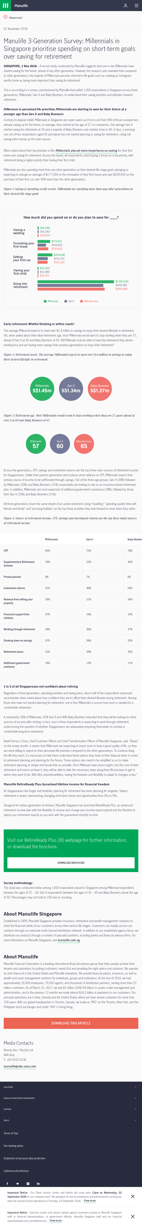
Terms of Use (11, 1133)
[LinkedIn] (39, 1185)
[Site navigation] (136, 5)
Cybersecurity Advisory (16, 1171)
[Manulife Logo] (5, 5)
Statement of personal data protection (24, 1158)
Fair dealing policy (13, 1145)
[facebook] (8, 1185)
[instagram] (29, 1185)
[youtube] (18, 1185)
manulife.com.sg (69, 940)
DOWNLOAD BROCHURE (71, 862)
